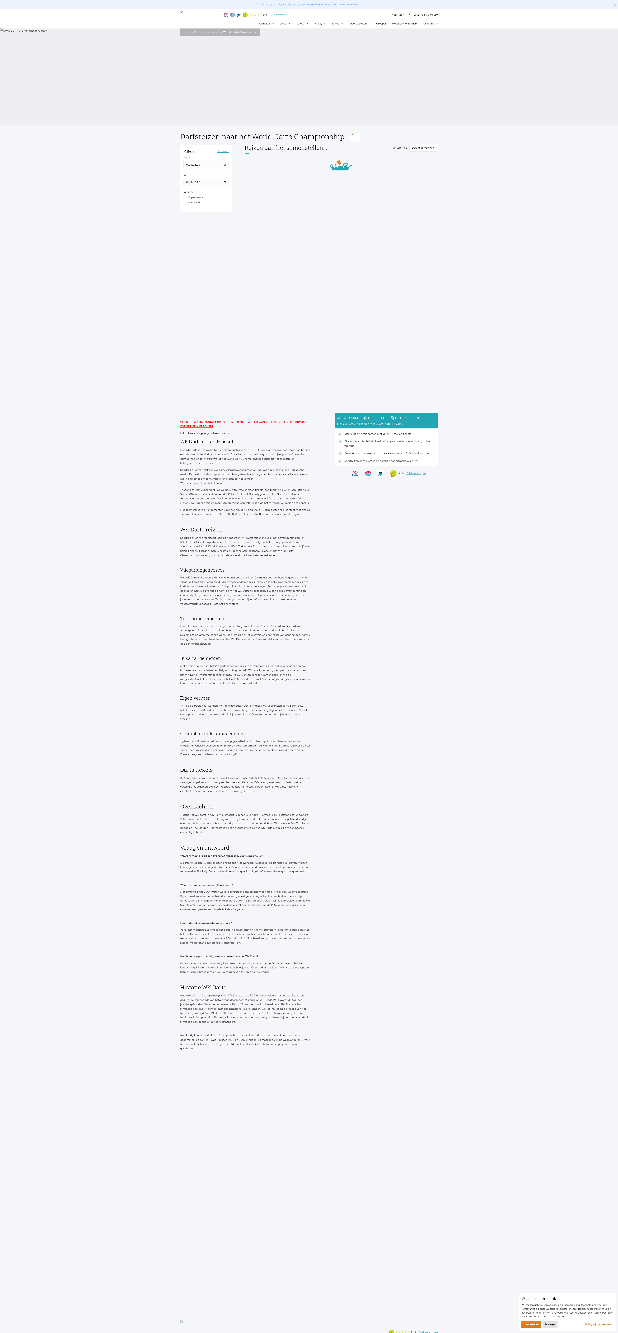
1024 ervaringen (278, 14)
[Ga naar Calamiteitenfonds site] (238, 14)
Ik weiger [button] (550, 1324)
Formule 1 (264, 23)
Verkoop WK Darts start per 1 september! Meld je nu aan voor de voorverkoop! (310, 4)
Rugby (318, 23)
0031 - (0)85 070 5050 (426, 14)
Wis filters (223, 151)
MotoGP (300, 23)
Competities (212, 32)
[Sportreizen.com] (198, 19)
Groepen (381, 23)
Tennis (335, 23)
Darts (283, 23)
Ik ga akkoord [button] (531, 1324)
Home (187, 32)
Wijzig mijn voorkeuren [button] (598, 1324)
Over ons (428, 23)
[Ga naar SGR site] (226, 14)
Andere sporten (358, 23)
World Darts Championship (240, 32)
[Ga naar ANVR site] (232, 14)
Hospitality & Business (404, 23)
